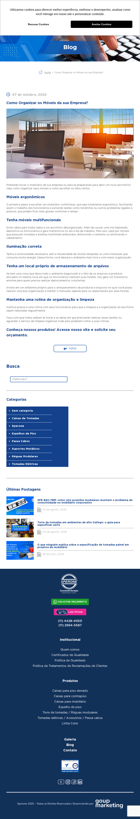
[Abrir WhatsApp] (130, 809)
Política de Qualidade (70, 660)
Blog (70, 744)
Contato (70, 750)
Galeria (70, 739)
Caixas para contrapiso (70, 696)
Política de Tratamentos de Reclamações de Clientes (70, 666)
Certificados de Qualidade (70, 655)
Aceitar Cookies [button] (101, 24)
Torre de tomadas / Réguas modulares (70, 712)
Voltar (73, 348)
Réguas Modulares (25, 456)
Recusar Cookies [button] (38, 24)
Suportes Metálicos (26, 448)
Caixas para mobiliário (70, 701)
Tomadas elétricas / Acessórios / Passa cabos (70, 718)
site (86, 329)
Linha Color (70, 723)
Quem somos (70, 649)
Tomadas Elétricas (25, 463)
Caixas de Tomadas (25, 418)
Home (47, 72)
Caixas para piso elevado (70, 690)
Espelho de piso (70, 707)
